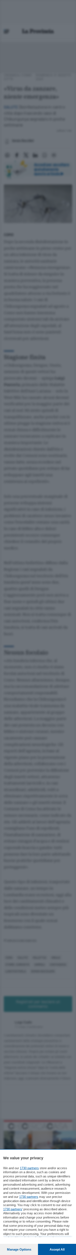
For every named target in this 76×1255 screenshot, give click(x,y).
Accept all (57, 1249)
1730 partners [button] (29, 1168)
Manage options (19, 1249)
